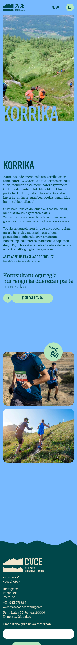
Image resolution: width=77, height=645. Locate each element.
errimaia (11, 577)
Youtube (9, 597)
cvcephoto (12, 581)
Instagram (10, 589)
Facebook (10, 593)
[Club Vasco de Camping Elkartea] (14, 7)
